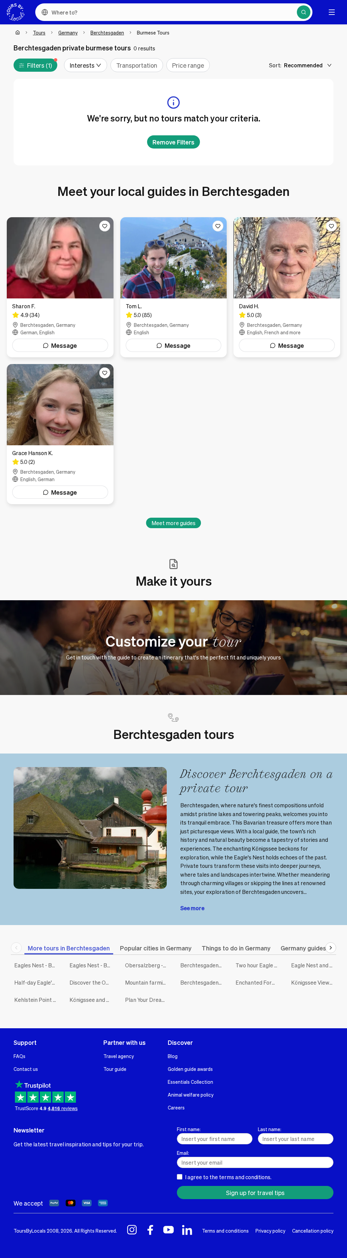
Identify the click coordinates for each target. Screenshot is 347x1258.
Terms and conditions (225, 1231)
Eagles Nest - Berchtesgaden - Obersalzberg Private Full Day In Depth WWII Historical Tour (92, 965)
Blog (173, 1056)
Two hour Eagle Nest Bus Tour (258, 965)
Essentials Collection (190, 1082)
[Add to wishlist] (104, 226)
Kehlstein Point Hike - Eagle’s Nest (36, 999)
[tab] (68, 947)
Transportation (136, 65)
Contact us (26, 1069)
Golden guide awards (190, 1069)
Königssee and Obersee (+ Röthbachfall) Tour (92, 999)
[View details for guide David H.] (286, 287)
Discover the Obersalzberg (92, 982)
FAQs (19, 1056)
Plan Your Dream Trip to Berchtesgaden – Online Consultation (147, 999)
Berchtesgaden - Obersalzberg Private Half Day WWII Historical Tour (202, 965)
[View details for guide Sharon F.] (60, 287)
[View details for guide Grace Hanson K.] (60, 434)
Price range (188, 65)
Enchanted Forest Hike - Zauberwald (258, 982)
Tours (39, 32)
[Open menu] (331, 12)
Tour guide (114, 1069)
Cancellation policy (312, 1231)
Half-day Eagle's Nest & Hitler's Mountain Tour (36, 982)
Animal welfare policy (190, 1095)
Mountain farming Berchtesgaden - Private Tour (147, 982)
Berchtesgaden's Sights (202, 982)
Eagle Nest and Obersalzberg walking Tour (313, 965)
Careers (176, 1107)
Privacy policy (270, 1231)
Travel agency (118, 1056)
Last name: (269, 1129)
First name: (189, 1129)
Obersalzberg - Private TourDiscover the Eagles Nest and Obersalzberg (147, 965)
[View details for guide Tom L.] (173, 287)
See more (192, 908)
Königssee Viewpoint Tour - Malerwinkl (313, 982)
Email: (183, 1153)
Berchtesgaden (107, 32)
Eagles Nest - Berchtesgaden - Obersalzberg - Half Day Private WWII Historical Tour (36, 965)
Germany (68, 32)
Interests (82, 65)
